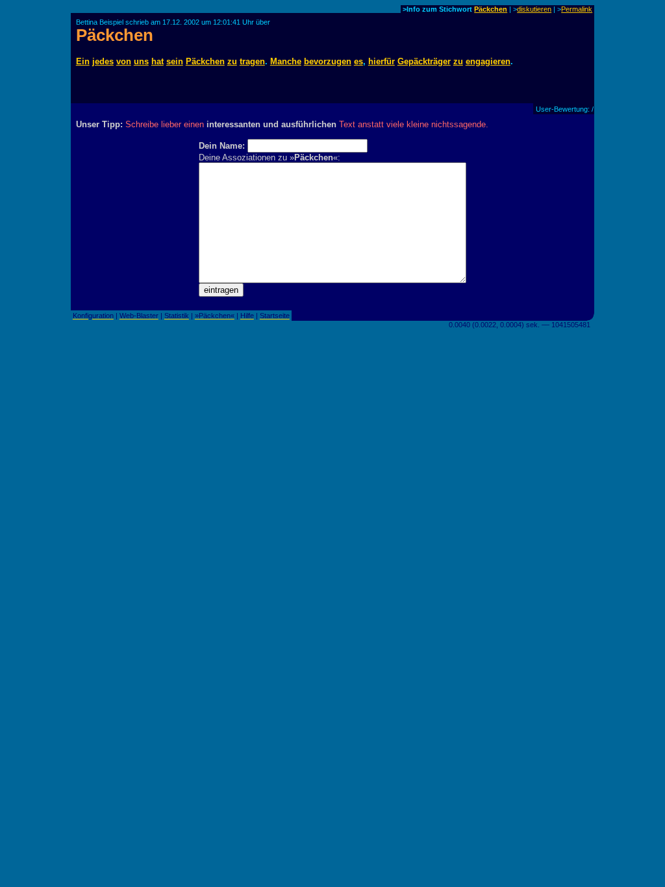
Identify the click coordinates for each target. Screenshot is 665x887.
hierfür (381, 61)
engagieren (488, 61)
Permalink (576, 9)
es (358, 61)
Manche (285, 61)
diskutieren (534, 9)
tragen (252, 61)
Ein (83, 61)
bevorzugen (327, 61)
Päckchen (490, 9)
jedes (103, 61)
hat (157, 61)
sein (174, 61)
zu (232, 61)
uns (141, 61)
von (123, 61)
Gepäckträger (424, 61)
